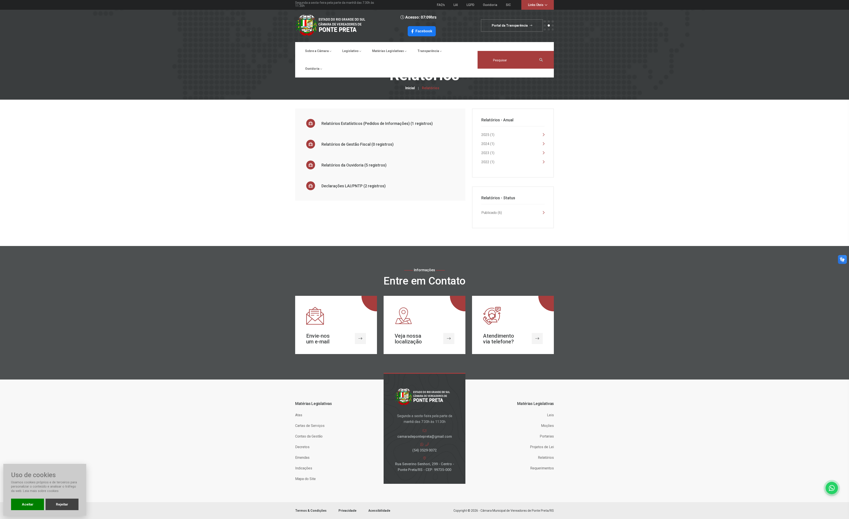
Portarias (547, 436)
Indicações (303, 468)
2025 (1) (487, 135)
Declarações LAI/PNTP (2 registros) (353, 186)
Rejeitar (62, 504)
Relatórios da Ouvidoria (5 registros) (353, 165)
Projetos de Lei (542, 447)
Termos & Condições (311, 510)
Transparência (428, 51)
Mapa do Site (305, 479)
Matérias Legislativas (388, 51)
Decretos (302, 447)
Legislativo (350, 51)
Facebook (423, 31)
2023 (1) (487, 153)
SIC (508, 4)
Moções (547, 426)
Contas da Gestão (309, 436)
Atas (298, 415)
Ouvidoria (490, 4)
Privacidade (347, 510)
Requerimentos (542, 468)
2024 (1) (487, 144)
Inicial (410, 88)
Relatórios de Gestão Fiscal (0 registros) (357, 144)
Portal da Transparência (510, 25)
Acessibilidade (379, 510)
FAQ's (441, 4)
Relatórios (430, 88)
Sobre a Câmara (317, 51)
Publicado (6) (491, 213)
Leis (550, 415)
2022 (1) (487, 162)
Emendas (302, 457)
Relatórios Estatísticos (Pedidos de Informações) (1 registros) (377, 123)
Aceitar (27, 504)
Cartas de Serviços (310, 426)
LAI (455, 4)
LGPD (470, 4)
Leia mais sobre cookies (41, 491)
